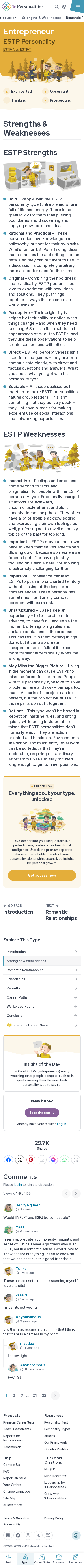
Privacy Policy (54, 1518)
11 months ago (34, 1369)
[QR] (75, 1159)
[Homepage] (22, 6)
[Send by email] (42, 1159)
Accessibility (12, 1524)
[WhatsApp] (64, 1159)
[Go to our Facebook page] (17, 1535)
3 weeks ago (29, 1209)
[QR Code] (48, 1535)
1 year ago (27, 1272)
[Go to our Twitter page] (38, 1535)
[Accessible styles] (76, 1535)
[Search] (57, 7)
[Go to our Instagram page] (28, 1535)
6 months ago (29, 1231)
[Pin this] (30, 1159)
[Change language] (64, 7)
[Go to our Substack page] (7, 1535)
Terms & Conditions (17, 1518)
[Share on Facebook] (8, 1159)
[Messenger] (53, 1159)
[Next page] (55, 1395)
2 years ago (28, 1321)
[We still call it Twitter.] (19, 1159)
